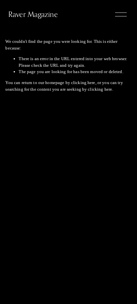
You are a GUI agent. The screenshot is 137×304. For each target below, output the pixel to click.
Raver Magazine (33, 14)
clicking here (83, 82)
